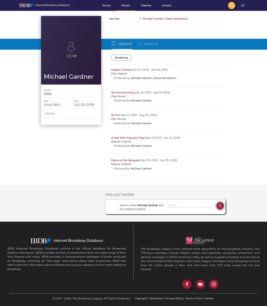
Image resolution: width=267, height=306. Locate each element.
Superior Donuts (121, 69)
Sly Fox (115, 115)
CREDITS (125, 44)
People (125, 5)
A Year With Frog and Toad (128, 137)
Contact (209, 298)
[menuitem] (106, 5)
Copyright (141, 298)
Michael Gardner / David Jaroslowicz (165, 18)
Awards (166, 5)
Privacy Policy (174, 298)
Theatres (146, 5)
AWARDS (151, 44)
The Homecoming (122, 92)
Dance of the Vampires (125, 160)
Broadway (121, 57)
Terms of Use (193, 298)
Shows (106, 5)
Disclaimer (156, 298)
